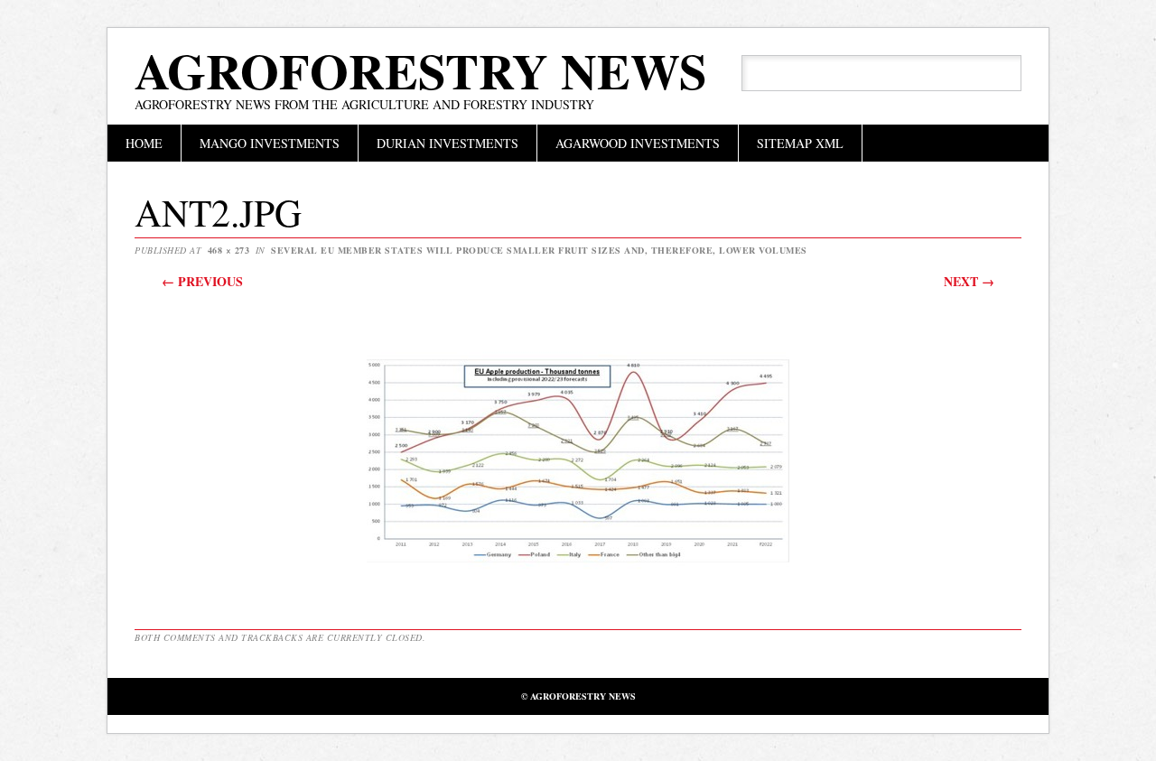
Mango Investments (270, 143)
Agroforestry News (421, 70)
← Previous (202, 281)
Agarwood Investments (637, 143)
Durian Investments (447, 143)
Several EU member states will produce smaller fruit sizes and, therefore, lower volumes (539, 250)
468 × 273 (229, 250)
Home (144, 143)
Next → (969, 281)
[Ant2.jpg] (578, 582)
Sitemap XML (800, 143)
